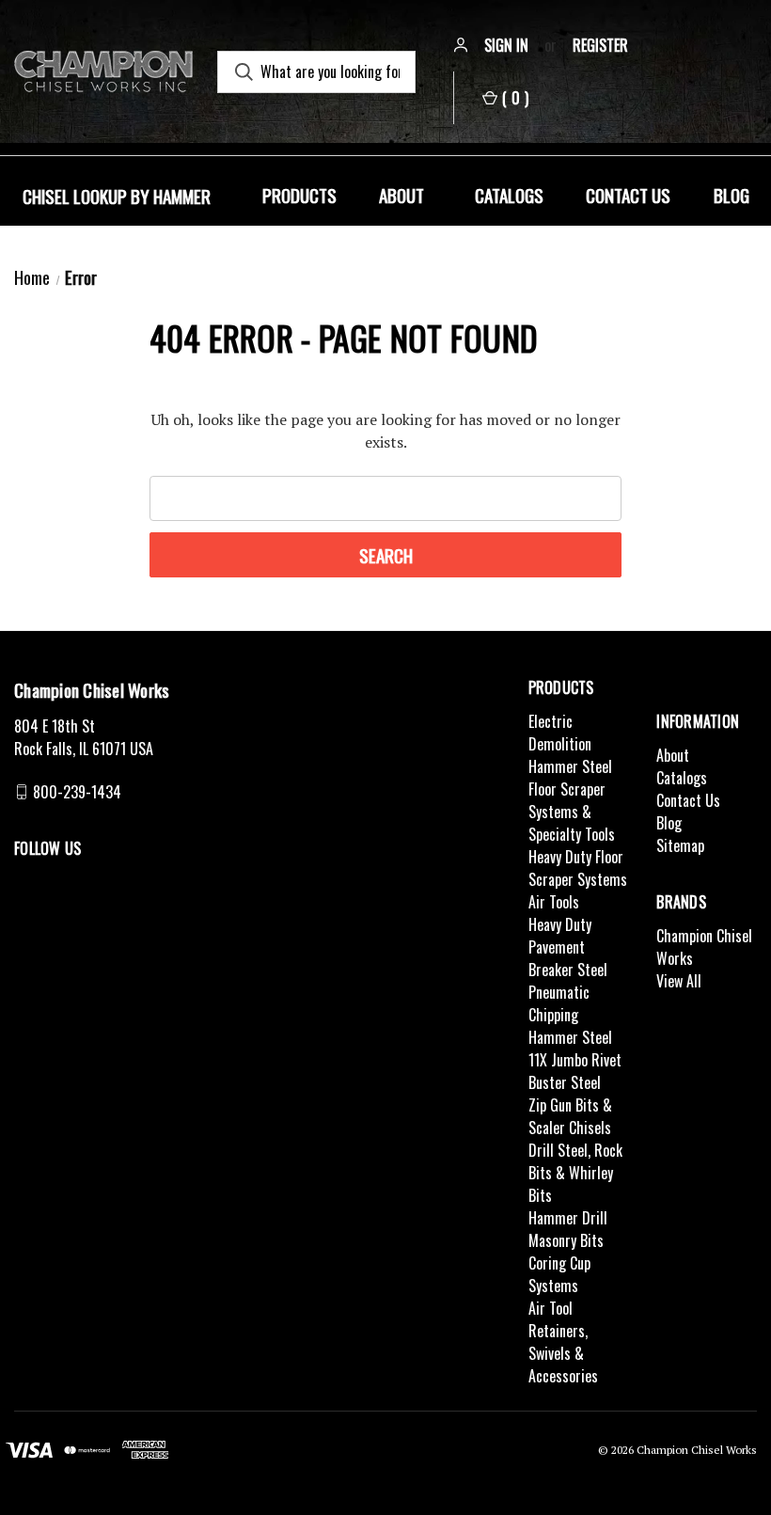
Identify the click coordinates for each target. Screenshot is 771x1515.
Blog (731, 194)
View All (678, 981)
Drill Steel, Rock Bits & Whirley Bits (575, 1173)
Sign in (506, 45)
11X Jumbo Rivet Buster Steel (575, 1071)
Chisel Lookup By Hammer (117, 195)
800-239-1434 (77, 792)
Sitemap (680, 845)
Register (600, 45)
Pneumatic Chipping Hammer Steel (570, 1015)
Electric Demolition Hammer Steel (570, 744)
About (401, 194)
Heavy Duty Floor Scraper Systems (577, 868)
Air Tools (553, 902)
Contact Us (628, 194)
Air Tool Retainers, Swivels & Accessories (563, 1342)
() (515, 98)
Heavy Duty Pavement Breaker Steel (567, 947)
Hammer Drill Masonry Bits (567, 1229)
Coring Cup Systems (559, 1274)
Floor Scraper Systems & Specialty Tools (571, 811)
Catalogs (509, 194)
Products (299, 194)
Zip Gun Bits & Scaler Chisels (570, 1116)
